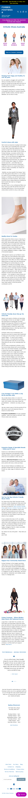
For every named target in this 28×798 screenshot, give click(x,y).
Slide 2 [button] (13, 681)
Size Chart (8, 764)
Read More (9, 644)
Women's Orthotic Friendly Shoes (16, 508)
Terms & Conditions (9, 769)
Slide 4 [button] (15, 681)
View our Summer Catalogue (14, 52)
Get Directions (14, 725)
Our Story (15, 764)
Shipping (18, 766)
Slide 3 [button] (14, 681)
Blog (21, 764)
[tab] (12, 681)
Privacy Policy (20, 769)
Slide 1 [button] (12, 681)
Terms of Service (9, 771)
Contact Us (11, 766)
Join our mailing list (14, 776)
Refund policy (19, 771)
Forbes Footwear (7, 10)
